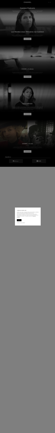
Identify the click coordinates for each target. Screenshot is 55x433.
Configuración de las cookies (21, 222)
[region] (28, 217)
